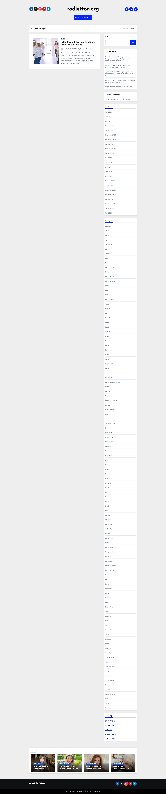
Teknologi (108, 653)
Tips (106, 662)
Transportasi (109, 680)
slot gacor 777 (110, 739)
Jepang (107, 419)
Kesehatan (108, 446)
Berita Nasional (110, 281)
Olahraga (108, 520)
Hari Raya (108, 377)
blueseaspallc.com (111, 734)
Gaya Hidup (109, 364)
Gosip (107, 373)
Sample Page (86, 17)
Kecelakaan (109, 442)
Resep (107, 602)
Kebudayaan (109, 437)
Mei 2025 (108, 167)
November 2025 (110, 139)
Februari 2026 (110, 126)
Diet (106, 313)
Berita (107, 272)
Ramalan (108, 598)
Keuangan (108, 451)
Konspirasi (108, 455)
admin (65, 49)
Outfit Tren (109, 529)
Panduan (108, 533)
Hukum (107, 396)
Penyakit (108, 556)
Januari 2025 (109, 185)
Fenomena (108, 350)
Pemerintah (109, 538)
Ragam (107, 593)
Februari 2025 (110, 181)
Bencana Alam (110, 267)
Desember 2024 (110, 190)
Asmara (107, 253)
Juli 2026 (108, 112)
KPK (106, 460)
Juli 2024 (108, 213)
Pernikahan (109, 561)
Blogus (88, 791)
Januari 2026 (109, 130)
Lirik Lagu (108, 478)
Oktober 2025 (109, 144)
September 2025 (110, 149)
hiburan (107, 387)
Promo (107, 584)
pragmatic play (110, 721)
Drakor (107, 322)
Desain (107, 309)
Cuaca (107, 304)
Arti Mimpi (108, 244)
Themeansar (97, 791)
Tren (106, 685)
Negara (107, 515)
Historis (107, 391)
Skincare (108, 639)
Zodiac (107, 708)
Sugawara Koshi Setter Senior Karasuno (118, 87)
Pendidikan (109, 547)
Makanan (108, 483)
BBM (106, 258)
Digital (107, 318)
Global (107, 368)
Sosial (107, 644)
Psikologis (108, 588)
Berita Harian (109, 276)
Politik (107, 575)
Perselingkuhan (110, 566)
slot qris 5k (108, 730)
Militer (107, 497)
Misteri (107, 501)
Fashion (108, 341)
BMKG (107, 290)
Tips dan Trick (110, 666)
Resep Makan (109, 607)
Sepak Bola (109, 630)
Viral (106, 699)
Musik (107, 506)
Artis (63, 38)
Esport (107, 336)
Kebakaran (108, 432)
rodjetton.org (83, 9)
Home (77, 17)
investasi (108, 414)
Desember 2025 (110, 135)
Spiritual (108, 648)
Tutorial (108, 689)
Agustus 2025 (110, 153)
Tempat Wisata (110, 657)
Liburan (107, 474)
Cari (107, 36)
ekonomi (108, 331)
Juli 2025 (108, 158)
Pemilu (107, 543)
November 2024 (110, 195)
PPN (106, 579)
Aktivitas (108, 226)
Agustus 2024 (110, 208)
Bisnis (107, 286)
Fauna (107, 345)
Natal (107, 510)
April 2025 (108, 172)
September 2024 (111, 204)
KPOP (107, 465)
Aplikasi (107, 240)
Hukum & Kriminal (111, 400)
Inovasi (107, 405)
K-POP (107, 428)
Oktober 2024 (109, 199)
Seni (106, 621)
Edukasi (107, 327)
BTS (106, 295)
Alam (107, 231)
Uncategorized (110, 694)
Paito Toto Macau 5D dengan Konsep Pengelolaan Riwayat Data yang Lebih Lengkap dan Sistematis (118, 59)
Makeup (107, 488)
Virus (107, 703)
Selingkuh (108, 616)
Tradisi (107, 671)
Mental (107, 492)
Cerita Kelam (109, 299)
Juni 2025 (108, 162)
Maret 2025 (109, 176)
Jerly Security (110, 423)
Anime (107, 235)
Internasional (109, 410)
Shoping (108, 634)
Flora (107, 354)
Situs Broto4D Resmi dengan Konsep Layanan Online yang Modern (69, 768)
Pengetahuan (109, 552)
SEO (106, 625)
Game (107, 359)
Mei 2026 (108, 121)
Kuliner (107, 469)
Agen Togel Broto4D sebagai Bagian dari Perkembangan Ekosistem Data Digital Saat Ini (119, 73)
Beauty (107, 263)
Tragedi (107, 676)
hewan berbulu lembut (112, 382)
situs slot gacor (110, 725)
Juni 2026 (108, 116)
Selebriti (108, 611)
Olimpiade (108, 524)
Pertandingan (110, 570)
